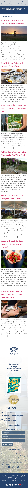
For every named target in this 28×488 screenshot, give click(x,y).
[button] (14, 12)
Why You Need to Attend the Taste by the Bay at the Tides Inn (13, 108)
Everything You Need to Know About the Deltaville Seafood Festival (12, 294)
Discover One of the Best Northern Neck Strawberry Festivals (12, 244)
